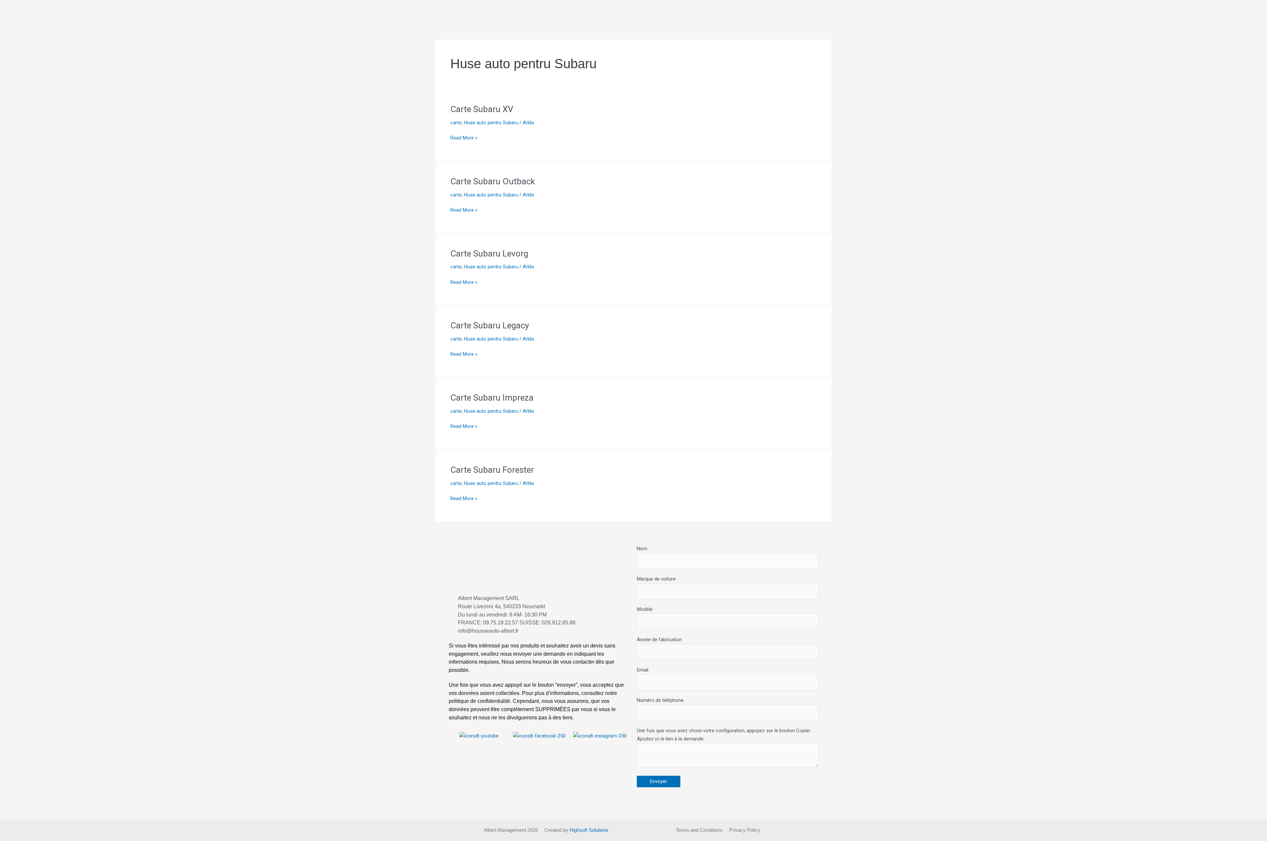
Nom (642, 549)
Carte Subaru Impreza (492, 398)
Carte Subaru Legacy (489, 325)
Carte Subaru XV (481, 109)
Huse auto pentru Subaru (491, 123)
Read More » (463, 137)
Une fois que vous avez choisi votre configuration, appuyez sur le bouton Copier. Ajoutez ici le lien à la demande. (724, 735)
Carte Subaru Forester (492, 470)
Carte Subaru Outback (492, 181)
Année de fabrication (659, 640)
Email (642, 670)
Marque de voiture (656, 579)
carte (456, 123)
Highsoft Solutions (588, 830)
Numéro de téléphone (660, 700)
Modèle (645, 609)
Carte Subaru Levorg (489, 253)
